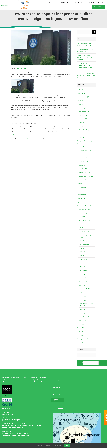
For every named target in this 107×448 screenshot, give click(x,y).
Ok (67, 445)
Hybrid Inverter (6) (84, 259)
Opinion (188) (81, 202)
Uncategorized (51, 138)
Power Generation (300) (85, 172)
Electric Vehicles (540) (83, 111)
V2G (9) (82, 122)
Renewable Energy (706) (84, 213)
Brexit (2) (80, 104)
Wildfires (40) (82, 180)
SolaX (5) (81, 324)
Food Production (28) (84, 209)
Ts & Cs (61, 445)
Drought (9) (82, 146)
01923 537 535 (7, 414)
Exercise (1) (80, 183)
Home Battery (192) (85, 231)
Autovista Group (21, 68)
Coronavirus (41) (81, 108)
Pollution (41, 138)
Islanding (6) (83, 300)
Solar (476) (82, 285)
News (38, 138)
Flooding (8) (82, 154)
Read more (14, 134)
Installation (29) (83, 263)
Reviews (45, 138)
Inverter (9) (82, 274)
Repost (13, 138)
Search (81, 362)
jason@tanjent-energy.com (12, 420)
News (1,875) (81, 198)
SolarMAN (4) (82, 320)
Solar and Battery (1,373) (84, 220)
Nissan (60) (82, 133)
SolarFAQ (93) (81, 328)
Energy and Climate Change (31, 138)
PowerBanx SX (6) (85, 244)
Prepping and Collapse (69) (86, 176)
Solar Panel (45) (84, 309)
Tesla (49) (80, 335)
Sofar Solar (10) (83, 281)
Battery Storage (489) (84, 224)
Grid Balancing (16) (84, 157)
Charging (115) (83, 115)
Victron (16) (83, 255)
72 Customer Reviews (25, 8)
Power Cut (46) (83, 169)
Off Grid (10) (82, 277)
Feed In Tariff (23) (85, 288)
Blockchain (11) (81, 93)
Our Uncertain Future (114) (84, 205)
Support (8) (80, 331)
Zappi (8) (82, 126)
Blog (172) (80, 100)
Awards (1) (80, 89)
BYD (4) (82, 227)
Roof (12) (82, 266)
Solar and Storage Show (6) (86, 316)
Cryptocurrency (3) (84, 97)
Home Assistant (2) (82, 194)
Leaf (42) (82, 137)
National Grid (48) (83, 161)
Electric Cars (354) (84, 130)
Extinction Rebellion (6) (85, 150)
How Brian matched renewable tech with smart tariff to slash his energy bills (86, 57)
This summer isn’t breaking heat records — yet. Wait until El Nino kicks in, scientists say (86, 75)
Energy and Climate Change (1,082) (84, 142)
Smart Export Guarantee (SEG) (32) (86, 304)
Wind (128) (80, 342)
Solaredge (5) (83, 313)
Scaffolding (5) (84, 270)
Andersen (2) (83, 119)
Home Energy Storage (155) (86, 236)
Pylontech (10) (84, 252)
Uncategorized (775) (82, 339)
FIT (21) (82, 292)
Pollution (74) (82, 165)
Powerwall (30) (84, 248)
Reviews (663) (81, 216)
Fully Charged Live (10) (83, 187)
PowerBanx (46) (84, 241)
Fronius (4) (83, 296)
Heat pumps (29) (81, 191)
